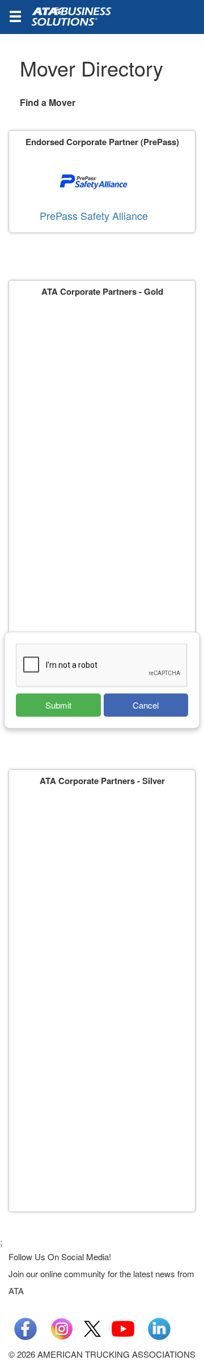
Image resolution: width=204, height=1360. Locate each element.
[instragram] (62, 1327)
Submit (58, 705)
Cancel (146, 705)
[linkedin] (159, 1327)
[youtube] (123, 1327)
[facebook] (25, 1327)
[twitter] (92, 1327)
